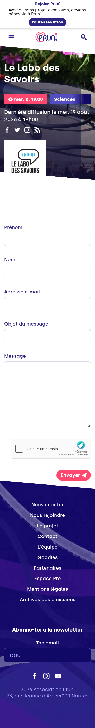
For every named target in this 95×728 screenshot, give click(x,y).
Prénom (13, 227)
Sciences (64, 99)
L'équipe (47, 547)
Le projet (47, 526)
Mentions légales (47, 589)
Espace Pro (47, 578)
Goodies (47, 557)
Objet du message (26, 324)
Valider (72, 655)
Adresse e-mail (22, 292)
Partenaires (47, 568)
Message (15, 356)
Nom (9, 260)
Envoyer (70, 475)
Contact (47, 536)
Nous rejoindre (47, 515)
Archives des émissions (47, 600)
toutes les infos (47, 22)
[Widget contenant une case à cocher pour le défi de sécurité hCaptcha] (51, 449)
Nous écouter (47, 505)
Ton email (47, 643)
